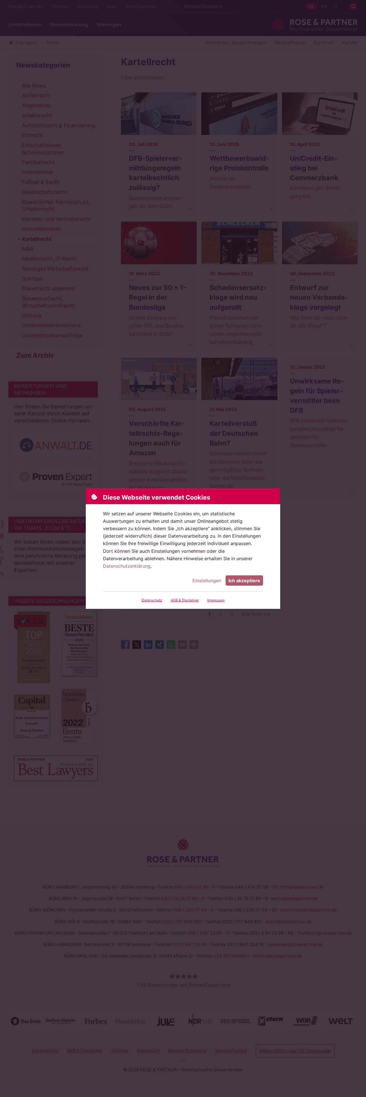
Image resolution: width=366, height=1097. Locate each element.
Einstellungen (206, 580)
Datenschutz (152, 600)
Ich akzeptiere (244, 580)
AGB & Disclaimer (185, 600)
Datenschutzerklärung (126, 566)
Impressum (215, 600)
